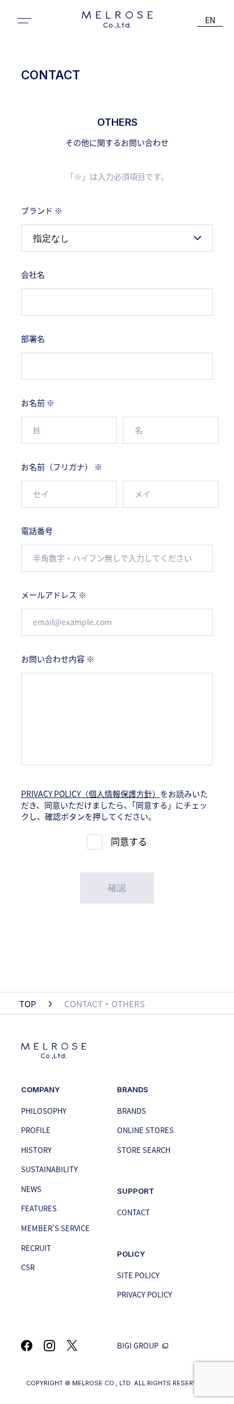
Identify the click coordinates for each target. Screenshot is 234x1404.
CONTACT (133, 1212)
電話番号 (37, 530)
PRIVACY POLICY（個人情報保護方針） (90, 793)
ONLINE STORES (145, 1130)
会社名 (33, 274)
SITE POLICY (138, 1275)
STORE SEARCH (143, 1149)
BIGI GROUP (138, 1345)
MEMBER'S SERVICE (55, 1228)
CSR (28, 1267)
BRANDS (131, 1110)
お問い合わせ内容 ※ (57, 658)
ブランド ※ (41, 210)
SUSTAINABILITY (49, 1169)
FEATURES (39, 1208)
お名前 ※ (38, 402)
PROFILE (36, 1130)
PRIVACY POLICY (144, 1294)
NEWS (31, 1189)
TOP (27, 1003)
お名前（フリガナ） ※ (61, 466)
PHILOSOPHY (43, 1110)
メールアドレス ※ (53, 594)
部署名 (33, 338)
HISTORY (36, 1149)
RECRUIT (36, 1247)
